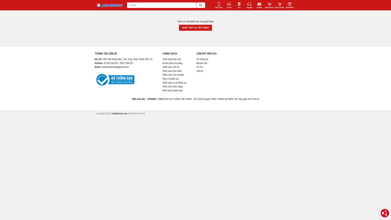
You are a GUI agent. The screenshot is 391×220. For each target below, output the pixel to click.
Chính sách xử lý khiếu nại (174, 82)
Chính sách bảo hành (172, 71)
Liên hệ (199, 71)
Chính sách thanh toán (172, 90)
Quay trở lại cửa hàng (195, 27)
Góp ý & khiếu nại (170, 78)
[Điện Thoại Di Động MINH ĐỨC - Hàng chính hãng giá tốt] (109, 5)
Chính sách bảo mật (171, 59)
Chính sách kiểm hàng (172, 86)
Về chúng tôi (202, 59)
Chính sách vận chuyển (173, 74)
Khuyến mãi (201, 63)
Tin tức (199, 67)
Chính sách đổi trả (170, 67)
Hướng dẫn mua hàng (172, 63)
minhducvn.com (119, 113)
